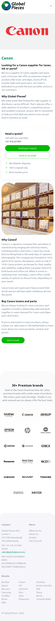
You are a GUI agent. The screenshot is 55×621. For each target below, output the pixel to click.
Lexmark (23, 588)
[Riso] (45, 461)
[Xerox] (36, 492)
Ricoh (4, 599)
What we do (35, 530)
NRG (4, 602)
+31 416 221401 (14, 545)
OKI (38, 588)
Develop (40, 582)
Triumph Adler (43, 599)
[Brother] (9, 414)
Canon (22, 582)
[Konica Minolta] (45, 430)
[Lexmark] (27, 445)
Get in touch (13, 340)
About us (33, 534)
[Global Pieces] (13, 5)
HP (20, 585)
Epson (5, 585)
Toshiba (6, 595)
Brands (32, 537)
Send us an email (27, 155)
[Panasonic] (9, 461)
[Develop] (45, 414)
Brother (6, 582)
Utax (21, 595)
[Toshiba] (45, 476)
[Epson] (9, 430)
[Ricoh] (27, 461)
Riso (21, 592)
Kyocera (6, 588)
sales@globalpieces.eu (13, 552)
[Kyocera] (9, 445)
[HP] (27, 430)
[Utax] (18, 492)
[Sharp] (27, 476)
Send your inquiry (27, 148)
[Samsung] (9, 476)
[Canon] (27, 414)
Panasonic (24, 599)
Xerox (39, 595)
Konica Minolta (44, 585)
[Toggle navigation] (51, 5)
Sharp (39, 592)
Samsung (6, 592)
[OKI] (45, 445)
